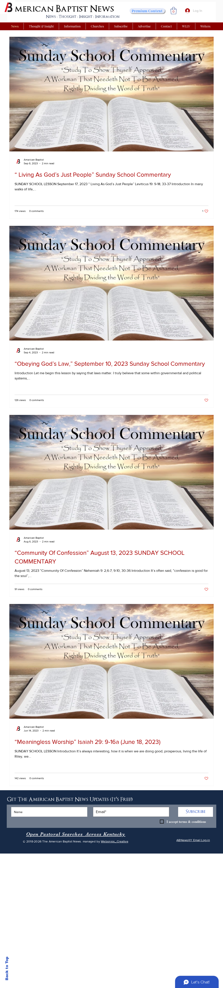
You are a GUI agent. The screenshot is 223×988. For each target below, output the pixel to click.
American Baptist (47, 9)
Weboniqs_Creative (114, 841)
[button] (174, 10)
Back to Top (7, 968)
